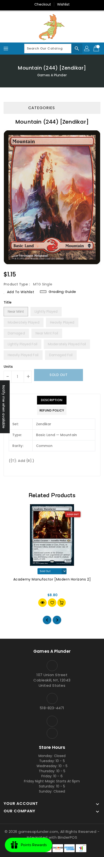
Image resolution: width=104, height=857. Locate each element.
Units (8, 366)
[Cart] (97, 48)
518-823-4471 (52, 707)
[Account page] (87, 48)
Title (8, 302)
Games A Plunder (52, 75)
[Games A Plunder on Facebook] (52, 721)
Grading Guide (62, 291)
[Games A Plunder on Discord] (52, 733)
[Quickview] (42, 602)
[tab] (52, 400)
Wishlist (63, 4)
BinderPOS (67, 837)
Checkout (42, 4)
